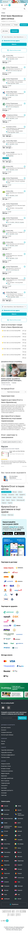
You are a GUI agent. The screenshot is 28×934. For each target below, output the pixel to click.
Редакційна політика (6, 752)
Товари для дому (5, 783)
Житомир (4, 494)
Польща (4, 515)
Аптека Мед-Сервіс (25, 92)
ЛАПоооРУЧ (4, 785)
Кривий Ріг (22, 494)
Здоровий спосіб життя (7, 790)
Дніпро (20, 492)
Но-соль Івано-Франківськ (13, 477)
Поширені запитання (6, 732)
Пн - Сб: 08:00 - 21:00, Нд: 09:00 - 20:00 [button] (15, 209)
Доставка (5, 31)
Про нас (3, 741)
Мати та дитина (5, 780)
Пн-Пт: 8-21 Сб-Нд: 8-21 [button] (13, 106)
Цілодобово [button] (10, 155)
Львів (3, 497)
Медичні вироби (5, 773)
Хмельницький (20, 500)
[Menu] (2, 5)
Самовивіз (15, 31)
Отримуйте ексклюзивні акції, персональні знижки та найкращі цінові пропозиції (13, 713)
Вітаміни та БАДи (5, 768)
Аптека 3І (25, 254)
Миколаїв (8, 497)
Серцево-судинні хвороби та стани (12, 441)
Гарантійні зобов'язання (7, 750)
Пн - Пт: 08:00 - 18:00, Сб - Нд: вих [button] (15, 222)
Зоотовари (4, 788)
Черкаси (4, 502)
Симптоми (3, 795)
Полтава (20, 497)
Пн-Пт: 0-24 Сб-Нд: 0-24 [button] (13, 269)
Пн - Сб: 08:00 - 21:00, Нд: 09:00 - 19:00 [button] (15, 283)
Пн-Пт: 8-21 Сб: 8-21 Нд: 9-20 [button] (14, 70)
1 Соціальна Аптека (25, 115)
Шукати (25, 9)
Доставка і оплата (6, 727)
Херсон (13, 500)
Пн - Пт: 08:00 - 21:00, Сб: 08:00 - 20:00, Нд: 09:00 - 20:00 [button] (15, 82)
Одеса (14, 497)
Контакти (3, 730)
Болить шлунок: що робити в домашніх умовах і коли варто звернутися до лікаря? (11, 379)
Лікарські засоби (5, 763)
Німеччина (10, 515)
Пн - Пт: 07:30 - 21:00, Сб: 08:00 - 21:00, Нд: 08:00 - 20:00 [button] (15, 131)
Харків (8, 500)
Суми (3, 500)
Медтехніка (4, 775)
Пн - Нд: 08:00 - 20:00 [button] (12, 245)
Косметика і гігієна (6, 766)
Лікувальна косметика (7, 771)
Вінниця (15, 492)
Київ (17, 494)
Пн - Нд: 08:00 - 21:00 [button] (12, 58)
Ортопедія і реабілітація (7, 778)
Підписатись (22, 718)
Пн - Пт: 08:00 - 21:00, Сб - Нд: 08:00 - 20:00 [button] (16, 182)
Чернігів (10, 502)
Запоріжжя (11, 494)
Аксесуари (4, 792)
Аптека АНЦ (25, 166)
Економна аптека (25, 127)
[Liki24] (5, 920)
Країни (3, 743)
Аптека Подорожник (25, 67)
